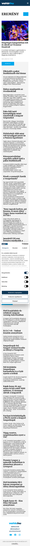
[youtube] (11, 535)
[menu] (27, 3)
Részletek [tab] (15, 248)
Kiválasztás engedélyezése (15, 296)
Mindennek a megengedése (15, 292)
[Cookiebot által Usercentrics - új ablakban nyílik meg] (22, 244)
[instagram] (19, 535)
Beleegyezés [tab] (5, 248)
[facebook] (15, 535)
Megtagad (15, 301)
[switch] (26, 277)
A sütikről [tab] (24, 248)
